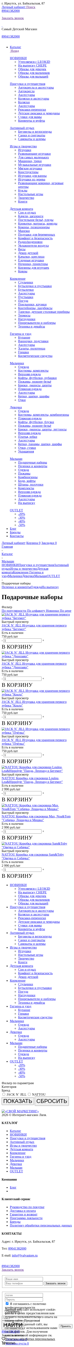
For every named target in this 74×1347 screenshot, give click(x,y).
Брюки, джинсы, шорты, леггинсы (42, 429)
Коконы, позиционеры (34, 227)
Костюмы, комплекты (33, 370)
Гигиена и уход (20, 334)
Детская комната (21, 209)
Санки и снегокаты (31, 135)
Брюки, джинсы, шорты (35, 385)
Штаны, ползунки (30, 484)
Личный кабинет (14, 7)
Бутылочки (26, 289)
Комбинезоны (28, 477)
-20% (21, 514)
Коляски (24, 102)
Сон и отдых (27, 212)
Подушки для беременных (36, 234)
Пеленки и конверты (32, 466)
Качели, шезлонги (30, 216)
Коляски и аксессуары (33, 98)
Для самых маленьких (33, 157)
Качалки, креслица (31, 256)
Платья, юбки (27, 436)
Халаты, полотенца (31, 348)
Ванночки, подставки (33, 341)
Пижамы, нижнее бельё (34, 381)
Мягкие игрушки (30, 168)
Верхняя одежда (29, 374)
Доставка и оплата (23, 1210)
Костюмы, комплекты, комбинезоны (43, 414)
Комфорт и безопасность (35, 238)
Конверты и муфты (31, 120)
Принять (66, 1326)
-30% (21, 517)
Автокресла (26, 91)
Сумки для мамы (30, 117)
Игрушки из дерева (31, 179)
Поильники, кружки (32, 304)
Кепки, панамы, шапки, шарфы (40, 444)
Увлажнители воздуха (33, 245)
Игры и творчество (23, 146)
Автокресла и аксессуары (36, 87)
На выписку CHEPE (32, 65)
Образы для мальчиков (34, 73)
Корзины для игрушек (33, 267)
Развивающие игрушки (34, 153)
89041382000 (11, 10)
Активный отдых (22, 128)
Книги (22, 201)
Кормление (17, 278)
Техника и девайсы (31, 326)
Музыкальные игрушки (34, 164)
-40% (21, 521)
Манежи (24, 231)
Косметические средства (35, 356)
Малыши (16, 459)
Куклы (22, 190)
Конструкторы (28, 172)
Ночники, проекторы (33, 264)
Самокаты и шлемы (32, 139)
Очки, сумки (27, 447)
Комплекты (26, 488)
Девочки (16, 407)
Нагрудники (26, 319)
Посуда (23, 300)
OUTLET (16, 510)
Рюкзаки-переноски (32, 109)
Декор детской (28, 253)
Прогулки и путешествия (27, 84)
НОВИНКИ (18, 58)
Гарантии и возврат (23, 1214)
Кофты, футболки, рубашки (37, 378)
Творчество (26, 198)
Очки (22, 400)
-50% (21, 525)
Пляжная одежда (30, 389)
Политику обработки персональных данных (41, 1225)
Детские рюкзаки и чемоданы (39, 113)
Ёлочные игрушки (31, 260)
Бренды (15, 1221)
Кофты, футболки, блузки (36, 422)
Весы (21, 249)
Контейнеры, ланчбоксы (35, 308)
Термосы (24, 315)
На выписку (26, 503)
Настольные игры (30, 194)
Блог (13, 1187)
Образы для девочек (32, 69)
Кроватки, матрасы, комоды (37, 223)
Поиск (30, 7)
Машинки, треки (30, 161)
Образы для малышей (33, 76)
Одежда (23, 367)
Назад (14, 50)
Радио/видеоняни (30, 242)
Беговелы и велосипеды (35, 131)
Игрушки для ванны (32, 175)
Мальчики (17, 363)
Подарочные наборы (32, 462)
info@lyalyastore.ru (25, 1255)
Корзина (33, 543)
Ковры (22, 271)
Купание (24, 337)
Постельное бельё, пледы (35, 220)
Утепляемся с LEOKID (34, 62)
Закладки (49, 543)
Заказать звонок (13, 18)
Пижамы (24, 473)
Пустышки (25, 297)
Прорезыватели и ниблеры (37, 322)
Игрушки (24, 150)
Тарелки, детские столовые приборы (44, 311)
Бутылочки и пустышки (35, 286)
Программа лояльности (26, 1218)
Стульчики (25, 282)
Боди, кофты (27, 481)
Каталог (15, 1131)
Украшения (26, 451)
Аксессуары (26, 95)
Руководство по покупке (27, 1207)
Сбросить (51, 1101)
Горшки (23, 352)
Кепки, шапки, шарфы (33, 396)
